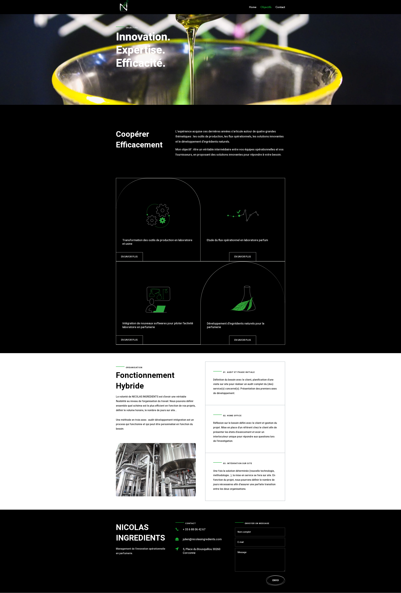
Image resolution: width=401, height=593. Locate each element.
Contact (280, 7)
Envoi (275, 580)
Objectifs (265, 7)
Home (252, 7)
